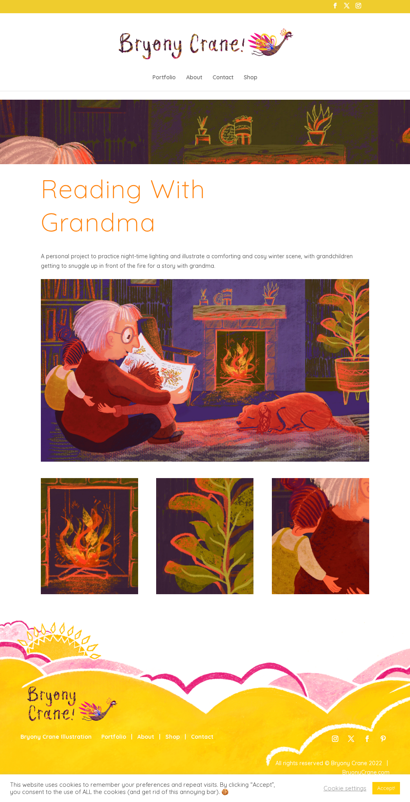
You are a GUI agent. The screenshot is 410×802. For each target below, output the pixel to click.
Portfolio (164, 77)
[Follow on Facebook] (367, 738)
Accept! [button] (386, 788)
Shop (250, 77)
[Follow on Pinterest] (383, 738)
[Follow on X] (351, 738)
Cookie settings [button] (345, 788)
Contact (223, 77)
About (194, 77)
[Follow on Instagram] (335, 738)
